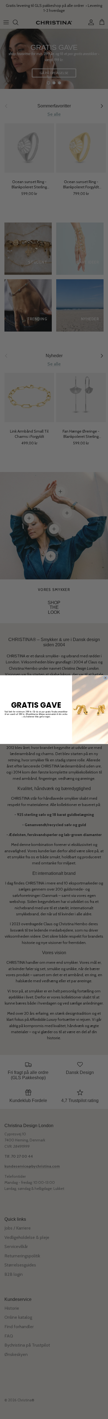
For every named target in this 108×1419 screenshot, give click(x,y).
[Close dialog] (105, 677)
